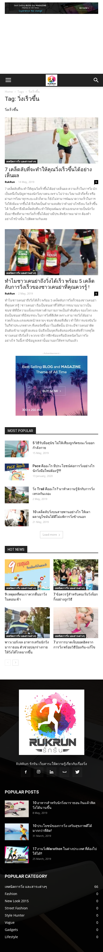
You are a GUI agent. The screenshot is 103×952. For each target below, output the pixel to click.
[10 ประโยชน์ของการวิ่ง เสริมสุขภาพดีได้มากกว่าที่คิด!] (17, 831)
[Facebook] (25, 772)
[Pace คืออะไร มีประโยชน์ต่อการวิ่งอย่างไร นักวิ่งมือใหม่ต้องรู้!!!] (17, 472)
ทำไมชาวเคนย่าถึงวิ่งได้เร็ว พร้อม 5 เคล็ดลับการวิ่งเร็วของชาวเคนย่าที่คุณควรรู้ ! (50, 284)
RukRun (10, 182)
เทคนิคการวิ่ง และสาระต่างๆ (21, 161)
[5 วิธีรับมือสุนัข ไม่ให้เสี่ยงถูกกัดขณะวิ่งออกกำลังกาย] (17, 449)
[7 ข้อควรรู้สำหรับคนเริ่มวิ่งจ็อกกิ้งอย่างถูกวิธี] (75, 574)
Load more (50, 535)
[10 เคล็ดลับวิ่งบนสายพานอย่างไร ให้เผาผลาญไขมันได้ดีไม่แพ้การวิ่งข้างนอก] (17, 518)
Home (9, 92)
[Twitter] (77, 772)
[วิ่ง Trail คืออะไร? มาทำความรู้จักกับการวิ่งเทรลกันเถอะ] (17, 495)
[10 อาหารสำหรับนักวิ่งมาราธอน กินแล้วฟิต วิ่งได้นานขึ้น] (17, 808)
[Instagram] (38, 772)
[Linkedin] (51, 772)
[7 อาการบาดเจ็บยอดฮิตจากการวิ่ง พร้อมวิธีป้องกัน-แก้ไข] (75, 622)
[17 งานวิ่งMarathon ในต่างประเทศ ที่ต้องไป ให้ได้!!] (17, 854)
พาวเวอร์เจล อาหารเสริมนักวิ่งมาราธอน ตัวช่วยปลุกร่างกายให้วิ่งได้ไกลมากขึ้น (27, 647)
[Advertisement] (51, 45)
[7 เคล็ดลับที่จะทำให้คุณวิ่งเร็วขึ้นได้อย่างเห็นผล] (51, 140)
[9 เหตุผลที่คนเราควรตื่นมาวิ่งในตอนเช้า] (27, 574)
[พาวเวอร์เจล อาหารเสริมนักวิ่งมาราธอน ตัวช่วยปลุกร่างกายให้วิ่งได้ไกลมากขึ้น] (27, 622)
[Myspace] (64, 772)
